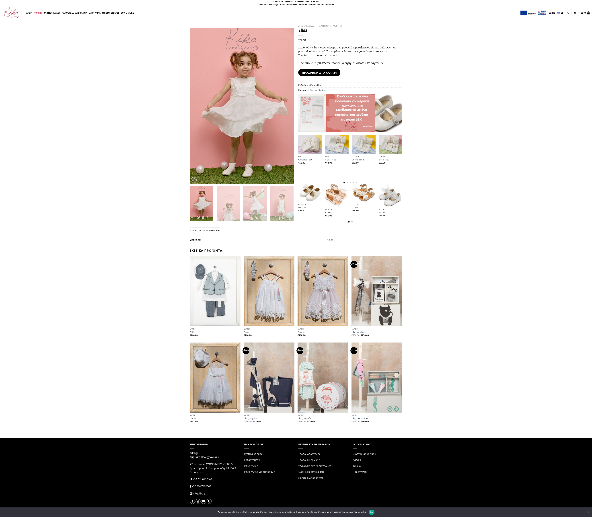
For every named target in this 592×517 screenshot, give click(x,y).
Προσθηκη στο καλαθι (319, 72)
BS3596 (302, 207)
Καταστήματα (252, 460)
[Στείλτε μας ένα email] (203, 501)
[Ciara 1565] (337, 144)
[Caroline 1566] (310, 144)
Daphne (302, 332)
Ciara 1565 (330, 159)
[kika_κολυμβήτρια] (323, 378)
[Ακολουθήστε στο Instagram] (198, 501)
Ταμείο (357, 466)
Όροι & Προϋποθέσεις (311, 471)
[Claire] (215, 378)
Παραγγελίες (360, 471)
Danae (247, 332)
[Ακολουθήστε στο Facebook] (192, 501)
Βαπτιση (324, 25)
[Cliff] (215, 291)
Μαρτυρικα (95, 12)
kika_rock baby (359, 332)
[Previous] (195, 105)
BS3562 (382, 212)
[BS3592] (364, 193)
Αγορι (29, 12)
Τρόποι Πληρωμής (309, 460)
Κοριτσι (38, 12)
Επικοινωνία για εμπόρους (259, 471)
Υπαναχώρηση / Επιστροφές (314, 466)
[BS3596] (310, 193)
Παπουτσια (68, 12)
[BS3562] (390, 195)
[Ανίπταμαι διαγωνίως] (194, 180)
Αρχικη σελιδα (306, 25)
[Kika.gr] (12, 13)
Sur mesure (127, 12)
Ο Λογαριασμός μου (364, 454)
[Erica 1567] (390, 144)
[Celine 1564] (364, 144)
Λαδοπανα (81, 12)
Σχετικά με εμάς (253, 454)
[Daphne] (323, 291)
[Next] (287, 105)
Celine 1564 (358, 159)
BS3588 (329, 212)
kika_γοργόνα (250, 418)
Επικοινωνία (251, 466)
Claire (193, 418)
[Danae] (269, 291)
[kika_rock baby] (377, 291)
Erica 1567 (384, 159)
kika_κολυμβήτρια (307, 418)
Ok (371, 512)
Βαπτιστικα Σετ (51, 12)
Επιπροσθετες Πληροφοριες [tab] (205, 230)
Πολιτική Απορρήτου (310, 478)
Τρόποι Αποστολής (309, 454)
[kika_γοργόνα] (269, 378)
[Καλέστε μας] (209, 501)
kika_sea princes (360, 418)
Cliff (192, 332)
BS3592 (355, 207)
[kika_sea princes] (377, 378)
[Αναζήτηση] (568, 13)
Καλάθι (357, 460)
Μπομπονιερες (110, 12)
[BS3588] (337, 195)
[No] (588, 513)
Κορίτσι (322, 90)
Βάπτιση (314, 90)
